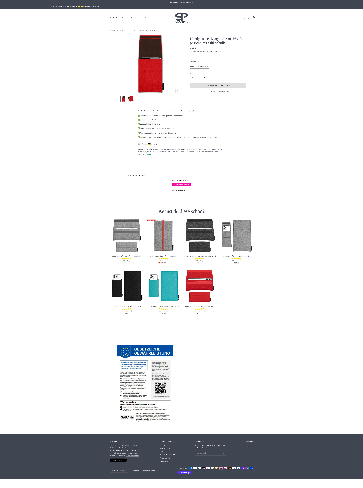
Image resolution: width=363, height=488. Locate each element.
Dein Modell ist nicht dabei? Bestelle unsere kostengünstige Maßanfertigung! (166, 111)
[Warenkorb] (252, 18)
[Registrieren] (223, 453)
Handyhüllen (114, 18)
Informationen (136, 18)
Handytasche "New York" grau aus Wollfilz (127, 256)
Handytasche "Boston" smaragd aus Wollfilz (163, 306)
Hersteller (193, 62)
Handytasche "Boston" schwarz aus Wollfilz (127, 306)
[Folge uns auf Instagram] (247, 446)
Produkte (125, 18)
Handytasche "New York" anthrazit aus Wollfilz (199, 256)
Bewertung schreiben (181, 184)
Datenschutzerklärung (168, 448)
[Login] (248, 18)
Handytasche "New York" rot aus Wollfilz (199, 306)
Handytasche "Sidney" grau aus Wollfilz (236, 256)
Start (111, 30)
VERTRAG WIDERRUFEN (118, 460)
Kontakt (162, 445)
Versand (203, 51)
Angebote (148, 18)
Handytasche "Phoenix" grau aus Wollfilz (163, 256)
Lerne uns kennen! (132, 456)
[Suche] (244, 18)
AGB (161, 451)
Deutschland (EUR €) (118, 471)
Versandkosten (165, 458)
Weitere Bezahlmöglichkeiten (218, 91)
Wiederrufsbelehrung (167, 455)
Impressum (164, 461)
